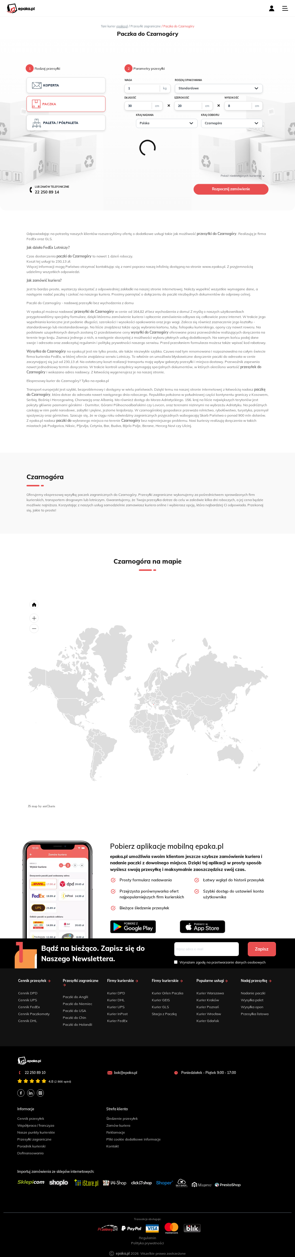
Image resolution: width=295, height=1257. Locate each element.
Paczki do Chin (74, 1017)
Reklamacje (115, 1132)
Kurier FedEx (117, 1021)
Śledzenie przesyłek (122, 1118)
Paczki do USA (74, 1010)
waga (128, 80)
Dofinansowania (30, 1153)
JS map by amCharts (41, 806)
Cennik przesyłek (32, 981)
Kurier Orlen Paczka (167, 993)
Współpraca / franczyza (35, 1125)
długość (130, 97)
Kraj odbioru (210, 115)
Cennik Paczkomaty (34, 1014)
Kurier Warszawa (210, 993)
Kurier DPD (116, 993)
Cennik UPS (27, 1000)
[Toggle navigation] (285, 8)
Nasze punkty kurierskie (36, 1132)
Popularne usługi (210, 981)
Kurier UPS (115, 1007)
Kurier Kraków (207, 1000)
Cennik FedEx (29, 1007)
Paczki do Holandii (77, 1024)
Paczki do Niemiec (77, 1004)
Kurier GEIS (161, 1000)
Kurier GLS (160, 1007)
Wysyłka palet (252, 1000)
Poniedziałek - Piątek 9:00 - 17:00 (208, 1072)
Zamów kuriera (118, 1125)
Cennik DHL (27, 1021)
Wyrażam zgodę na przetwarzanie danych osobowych (222, 962)
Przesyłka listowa (254, 1014)
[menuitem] (153, 704)
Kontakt (112, 1146)
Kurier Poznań (207, 1007)
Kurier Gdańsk (207, 1021)
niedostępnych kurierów (241, 175)
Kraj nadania (145, 115)
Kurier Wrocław (208, 1014)
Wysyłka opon (252, 1007)
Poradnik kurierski (31, 1146)
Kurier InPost (117, 1014)
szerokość (181, 97)
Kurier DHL (116, 1000)
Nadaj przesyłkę (254, 981)
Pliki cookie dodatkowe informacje (133, 1139)
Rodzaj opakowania (188, 80)
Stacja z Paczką (164, 1014)
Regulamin (147, 1238)
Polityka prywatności (147, 1243)
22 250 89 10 (35, 1072)
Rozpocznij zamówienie (231, 189)
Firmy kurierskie (121, 981)
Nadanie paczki (253, 993)
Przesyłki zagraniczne (81, 981)
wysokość (231, 97)
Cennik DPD (27, 993)
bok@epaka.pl (125, 1072)
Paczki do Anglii (75, 997)
